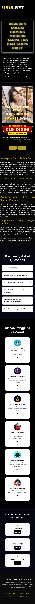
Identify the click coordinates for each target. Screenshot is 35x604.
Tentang (14, 593)
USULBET (6, 60)
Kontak (27, 593)
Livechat (12, 148)
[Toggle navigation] (33, 8)
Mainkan (17, 532)
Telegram (22, 148)
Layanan (21, 593)
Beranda (8, 593)
